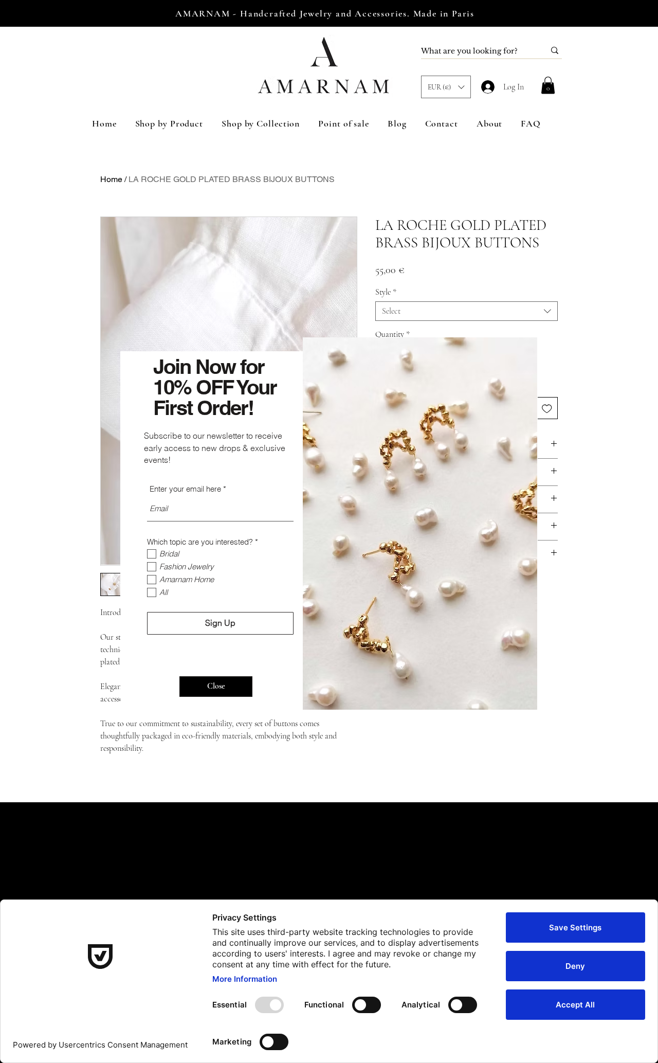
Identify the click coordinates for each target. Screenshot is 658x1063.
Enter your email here (185, 489)
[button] (215, 686)
